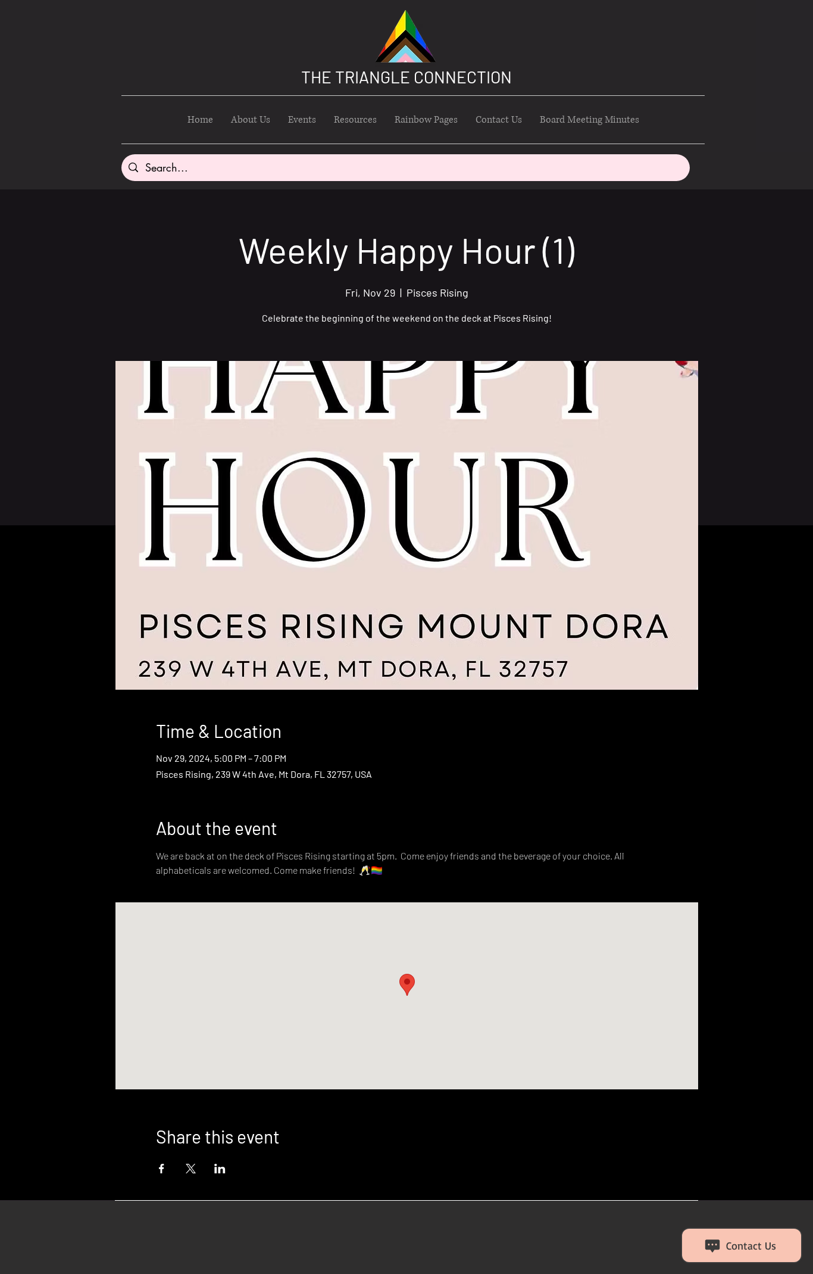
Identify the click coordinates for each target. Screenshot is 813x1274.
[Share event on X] (190, 1168)
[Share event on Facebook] (161, 1168)
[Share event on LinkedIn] (220, 1168)
